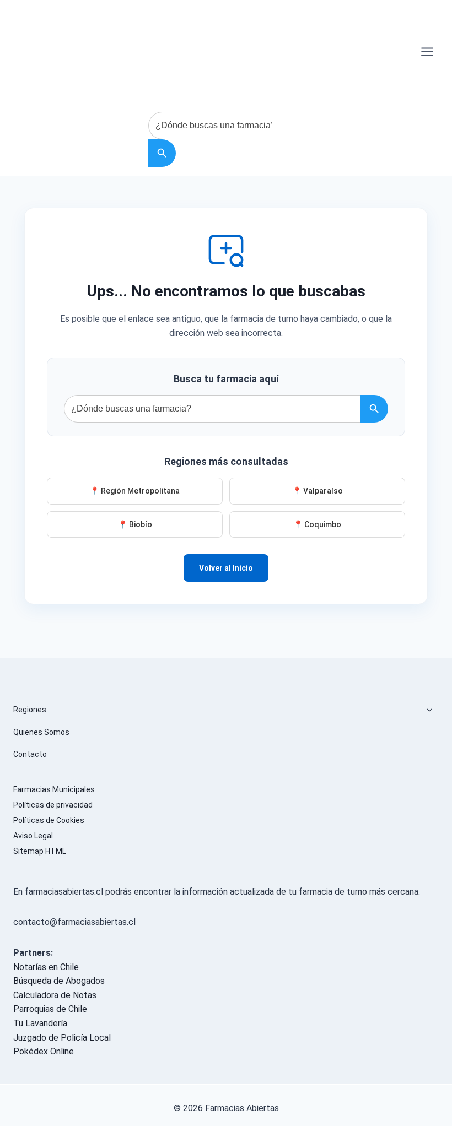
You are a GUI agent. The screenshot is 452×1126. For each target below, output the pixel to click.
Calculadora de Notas (54, 995)
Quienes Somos (41, 732)
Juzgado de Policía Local (62, 1037)
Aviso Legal (33, 835)
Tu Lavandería (40, 1023)
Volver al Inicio (226, 568)
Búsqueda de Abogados (59, 981)
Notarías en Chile (46, 967)
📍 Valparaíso (317, 490)
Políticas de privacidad (53, 804)
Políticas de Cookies (48, 820)
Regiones (29, 709)
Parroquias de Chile (50, 1009)
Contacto (30, 754)
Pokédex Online (43, 1051)
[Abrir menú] (427, 51)
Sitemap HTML (39, 851)
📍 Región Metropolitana (135, 490)
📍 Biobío (135, 524)
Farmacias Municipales (54, 789)
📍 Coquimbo (317, 524)
